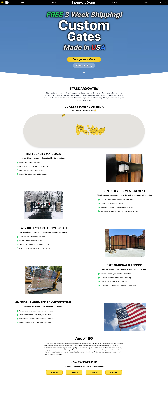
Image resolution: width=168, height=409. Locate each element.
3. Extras (94, 372)
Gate (22, 2)
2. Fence (74, 372)
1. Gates (54, 372)
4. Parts (113, 372)
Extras (114, 2)
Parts (146, 2)
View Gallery (84, 65)
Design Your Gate (84, 59)
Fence (53, 2)
